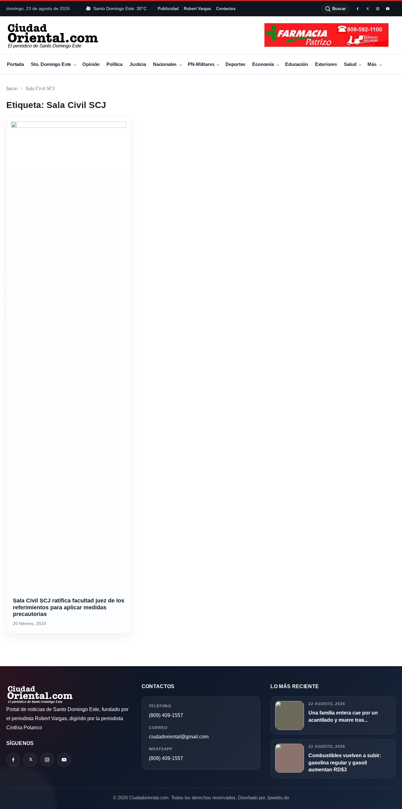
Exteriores (326, 64)
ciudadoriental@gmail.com (179, 736)
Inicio (12, 88)
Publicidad (168, 8)
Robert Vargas (197, 8)
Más (372, 64)
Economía (263, 64)
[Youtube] (387, 8)
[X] (367, 8)
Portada (15, 64)
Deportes (235, 64)
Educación (296, 64)
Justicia (137, 64)
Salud (350, 64)
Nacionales (165, 64)
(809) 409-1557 (166, 715)
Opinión (91, 64)
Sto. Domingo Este (51, 64)
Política (114, 64)
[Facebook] (357, 8)
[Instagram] (377, 8)
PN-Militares (201, 64)
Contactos (226, 8)
